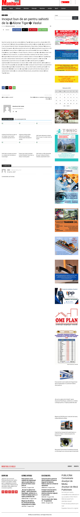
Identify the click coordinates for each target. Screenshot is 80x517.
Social (43, 502)
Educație (44, 496)
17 (64, 100)
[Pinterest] (10, 87)
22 (56, 103)
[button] (73, 2)
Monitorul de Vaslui (10, 26)
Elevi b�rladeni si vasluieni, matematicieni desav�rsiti (41, 98)
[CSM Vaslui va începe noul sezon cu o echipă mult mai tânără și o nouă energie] (9, 146)
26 (70, 103)
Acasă (3, 13)
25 (68, 103)
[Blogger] (3, 491)
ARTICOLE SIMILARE (8, 119)
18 (68, 100)
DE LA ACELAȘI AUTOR (20, 119)
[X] (6, 87)
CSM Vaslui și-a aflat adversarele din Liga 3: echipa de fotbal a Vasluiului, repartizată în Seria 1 (43, 155)
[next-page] (5, 160)
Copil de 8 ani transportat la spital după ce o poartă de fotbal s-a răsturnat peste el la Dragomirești (65, 434)
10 (64, 97)
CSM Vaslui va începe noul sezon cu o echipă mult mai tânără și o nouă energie (9, 155)
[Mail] (16, 112)
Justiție (24, 487)
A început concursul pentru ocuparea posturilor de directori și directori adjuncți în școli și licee (49, 492)
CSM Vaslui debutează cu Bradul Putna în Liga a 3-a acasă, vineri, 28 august (44, 137)
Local (7, 13)
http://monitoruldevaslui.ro (18, 108)
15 (56, 100)
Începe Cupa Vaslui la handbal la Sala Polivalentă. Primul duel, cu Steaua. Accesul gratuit (26, 155)
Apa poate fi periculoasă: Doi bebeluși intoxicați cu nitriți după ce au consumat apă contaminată (66, 450)
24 (64, 103)
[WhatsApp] (14, 87)
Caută (56, 15)
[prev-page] (3, 160)
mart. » (68, 106)
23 (60, 103)
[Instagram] (9, 491)
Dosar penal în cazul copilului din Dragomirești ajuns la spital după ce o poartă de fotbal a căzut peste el (66, 383)
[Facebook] (3, 87)
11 (68, 97)
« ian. (64, 106)
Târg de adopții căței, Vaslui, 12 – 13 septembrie (49, 500)
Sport (11, 13)
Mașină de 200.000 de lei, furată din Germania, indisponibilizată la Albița (66, 417)
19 (70, 100)
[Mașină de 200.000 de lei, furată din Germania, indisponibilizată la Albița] (66, 409)
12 (70, 97)
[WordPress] (16, 491)
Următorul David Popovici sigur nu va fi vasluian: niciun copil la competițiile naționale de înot (9, 136)
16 (60, 100)
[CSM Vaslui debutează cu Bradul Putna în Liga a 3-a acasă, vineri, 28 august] (44, 128)
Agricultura (25, 498)
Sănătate (44, 487)
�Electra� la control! (7, 97)
